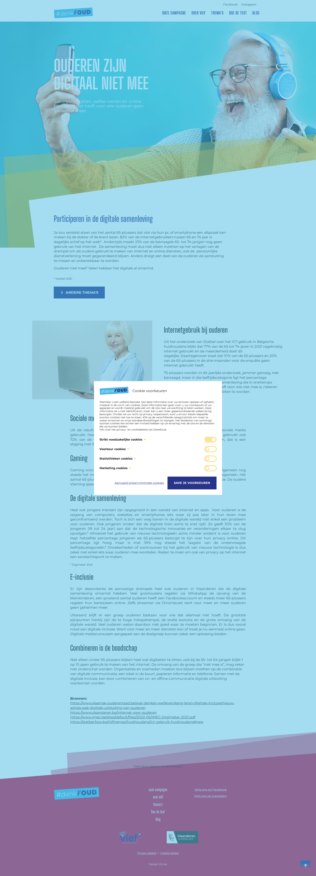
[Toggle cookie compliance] (210, 449)
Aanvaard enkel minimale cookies (139, 483)
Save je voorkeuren (192, 483)
